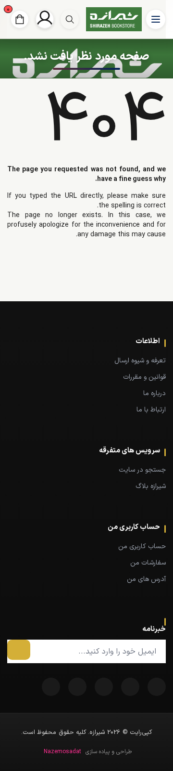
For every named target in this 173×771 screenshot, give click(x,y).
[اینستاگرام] (51, 687)
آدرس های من (146, 579)
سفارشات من (148, 563)
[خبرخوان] (104, 687)
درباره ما (154, 393)
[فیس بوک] (157, 687)
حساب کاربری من (142, 546)
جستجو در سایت (142, 470)
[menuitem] (86, 360)
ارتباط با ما (151, 410)
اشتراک (18, 650)
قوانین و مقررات (144, 377)
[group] (70, 19)
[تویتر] (130, 687)
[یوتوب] (77, 687)
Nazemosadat (62, 751)
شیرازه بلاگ (151, 486)
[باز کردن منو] (156, 19)
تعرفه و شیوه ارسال (140, 361)
